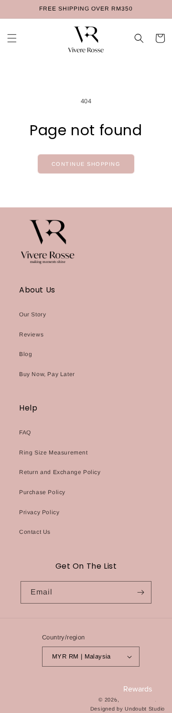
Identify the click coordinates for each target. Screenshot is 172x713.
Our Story (32, 314)
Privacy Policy (39, 512)
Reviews (31, 334)
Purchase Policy (42, 492)
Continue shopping (86, 164)
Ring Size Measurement (53, 452)
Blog (25, 354)
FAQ (25, 432)
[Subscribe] (140, 592)
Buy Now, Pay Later (47, 374)
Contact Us (35, 532)
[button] (11, 38)
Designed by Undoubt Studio (127, 709)
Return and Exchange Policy (60, 472)
